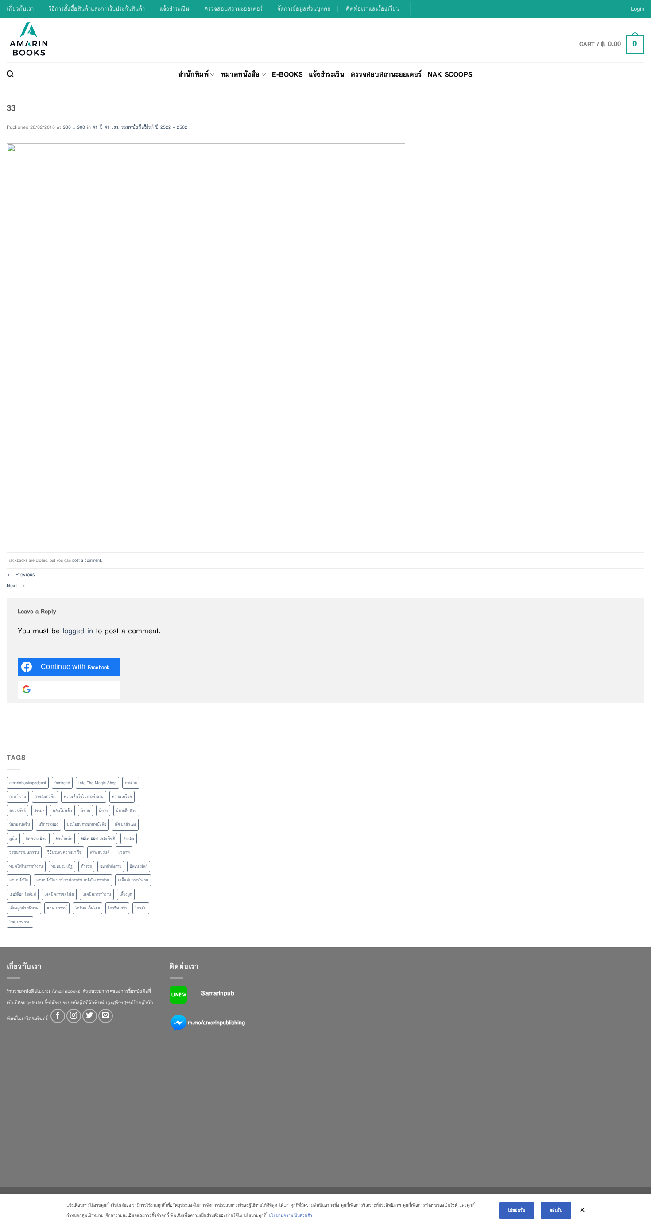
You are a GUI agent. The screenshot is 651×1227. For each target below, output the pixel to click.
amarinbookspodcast (27, 782)
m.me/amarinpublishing (216, 1022)
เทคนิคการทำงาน (96, 894)
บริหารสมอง (48, 824)
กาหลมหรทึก (45, 796)
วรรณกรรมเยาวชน (24, 852)
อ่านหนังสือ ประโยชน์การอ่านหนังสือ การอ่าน (72, 880)
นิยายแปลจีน (19, 824)
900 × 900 (74, 127)
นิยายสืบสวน (126, 810)
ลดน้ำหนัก (63, 838)
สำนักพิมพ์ (193, 74)
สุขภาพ (124, 852)
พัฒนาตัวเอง (125, 824)
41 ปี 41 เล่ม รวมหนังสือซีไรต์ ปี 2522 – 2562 (140, 127)
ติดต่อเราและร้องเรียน (372, 9)
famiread (62, 782)
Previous (21, 574)
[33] (206, 342)
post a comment (86, 560)
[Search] (10, 74)
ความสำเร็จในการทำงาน (84, 796)
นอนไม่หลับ (62, 810)
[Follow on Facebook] (57, 1016)
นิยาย (103, 810)
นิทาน (85, 810)
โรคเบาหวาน (20, 922)
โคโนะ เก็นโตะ (87, 908)
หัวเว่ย (86, 866)
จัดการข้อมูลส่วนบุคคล (304, 9)
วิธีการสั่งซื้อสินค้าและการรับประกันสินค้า (97, 9)
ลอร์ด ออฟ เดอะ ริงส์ (98, 838)
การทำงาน (17, 796)
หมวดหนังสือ (240, 74)
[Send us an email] (105, 1016)
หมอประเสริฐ (62, 866)
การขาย (131, 782)
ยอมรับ (556, 1210)
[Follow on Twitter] (89, 1016)
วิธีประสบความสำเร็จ (64, 852)
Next (16, 585)
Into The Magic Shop (97, 782)
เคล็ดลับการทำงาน (133, 880)
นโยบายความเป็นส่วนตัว (290, 1215)
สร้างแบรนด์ (100, 852)
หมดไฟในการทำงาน (26, 866)
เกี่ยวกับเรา (20, 9)
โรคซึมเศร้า (117, 908)
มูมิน (13, 838)
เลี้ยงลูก (126, 894)
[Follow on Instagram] (73, 1016)
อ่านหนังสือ (18, 880)
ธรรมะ (39, 810)
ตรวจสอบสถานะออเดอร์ (233, 9)
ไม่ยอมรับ (516, 1210)
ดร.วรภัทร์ (17, 810)
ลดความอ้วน (36, 838)
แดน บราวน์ (57, 908)
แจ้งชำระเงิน (174, 9)
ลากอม (128, 838)
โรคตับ (141, 908)
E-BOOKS (287, 74)
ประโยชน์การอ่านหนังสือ (86, 824)
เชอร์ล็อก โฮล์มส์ (22, 894)
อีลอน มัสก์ (138, 866)
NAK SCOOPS (450, 74)
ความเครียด (122, 796)
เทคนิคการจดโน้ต (59, 894)
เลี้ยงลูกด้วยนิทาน (24, 908)
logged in (77, 630)
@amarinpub (217, 993)
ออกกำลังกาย (110, 866)
